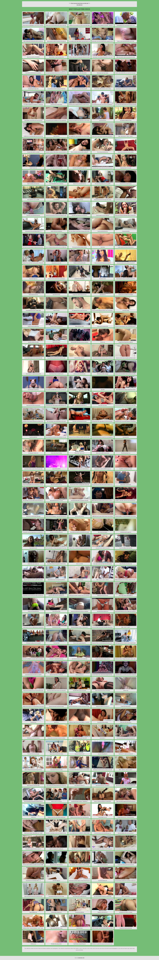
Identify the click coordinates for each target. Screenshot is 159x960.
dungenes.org (81, 958)
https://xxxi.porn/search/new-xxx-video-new (79, 3)
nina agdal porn (79, 4)
